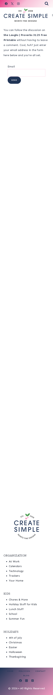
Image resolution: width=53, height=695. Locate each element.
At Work (14, 561)
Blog (26, 676)
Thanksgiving (17, 656)
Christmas (15, 642)
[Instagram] (18, 3)
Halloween (15, 652)
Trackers (14, 575)
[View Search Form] (46, 4)
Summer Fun (17, 618)
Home (10, 671)
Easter (13, 647)
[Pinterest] (32, 680)
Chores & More (18, 599)
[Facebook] (6, 3)
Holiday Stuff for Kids (23, 604)
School (13, 614)
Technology (16, 571)
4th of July (15, 637)
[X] (12, 3)
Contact (40, 671)
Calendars (15, 566)
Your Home (16, 580)
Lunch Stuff (16, 609)
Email (11, 66)
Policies (24, 671)
